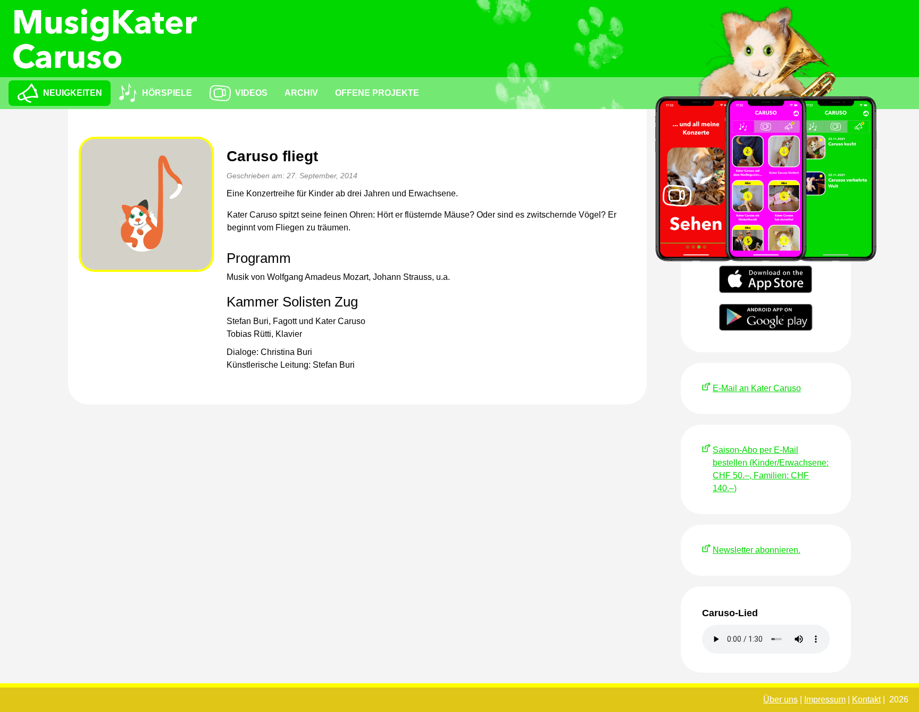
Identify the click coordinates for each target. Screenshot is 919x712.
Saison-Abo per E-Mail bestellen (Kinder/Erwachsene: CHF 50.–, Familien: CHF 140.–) (771, 469)
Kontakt (866, 699)
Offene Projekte (377, 92)
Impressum (825, 699)
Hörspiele (167, 92)
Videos (251, 92)
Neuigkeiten (72, 92)
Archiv (301, 92)
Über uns (780, 699)
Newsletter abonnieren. (756, 549)
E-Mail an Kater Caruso (757, 388)
